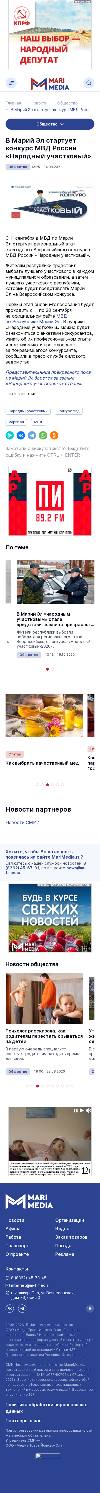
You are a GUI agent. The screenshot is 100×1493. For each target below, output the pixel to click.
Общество (17, 167)
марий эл (16, 422)
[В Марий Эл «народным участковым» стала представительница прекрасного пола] (55, 581)
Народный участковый (28, 411)
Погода (63, 1245)
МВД (38, 422)
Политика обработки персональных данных (46, 1408)
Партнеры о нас (24, 1420)
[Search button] (88, 82)
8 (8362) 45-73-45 (28, 1277)
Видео (62, 1228)
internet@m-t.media (30, 1285)
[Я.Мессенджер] (10, 435)
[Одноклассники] (54, 435)
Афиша (13, 1228)
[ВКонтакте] (21, 435)
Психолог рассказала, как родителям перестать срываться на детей (44, 1036)
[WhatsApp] (43, 435)
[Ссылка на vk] (10, 1308)
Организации (69, 1220)
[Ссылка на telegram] (22, 1308)
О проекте (17, 1254)
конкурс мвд (69, 411)
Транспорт (17, 1245)
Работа (13, 1237)
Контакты (17, 1269)
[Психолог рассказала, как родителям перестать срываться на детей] (44, 998)
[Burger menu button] (11, 82)
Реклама (64, 1254)
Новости (15, 1220)
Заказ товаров (71, 1237)
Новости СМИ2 (22, 822)
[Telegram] (32, 435)
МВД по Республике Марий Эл (36, 319)
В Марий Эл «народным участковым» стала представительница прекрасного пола (55, 619)
